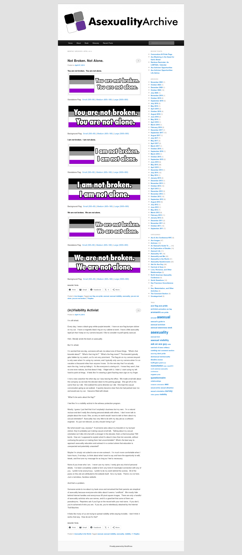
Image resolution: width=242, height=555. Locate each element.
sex (167, 384)
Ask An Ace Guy (157, 264)
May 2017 (154, 140)
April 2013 (155, 188)
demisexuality (165, 357)
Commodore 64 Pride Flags (161, 54)
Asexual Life (155, 251)
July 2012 (154, 204)
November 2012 (157, 194)
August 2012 (155, 202)
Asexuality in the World (82, 534)
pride (158, 374)
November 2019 (157, 95)
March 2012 (155, 212)
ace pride (99, 296)
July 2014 (154, 172)
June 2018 (155, 116)
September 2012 (157, 199)
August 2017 (155, 135)
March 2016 (155, 154)
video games (155, 394)
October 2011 (156, 226)
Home (70, 43)
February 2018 (156, 127)
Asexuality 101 (156, 253)
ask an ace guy (159, 344)
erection (160, 360)
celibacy (166, 347)
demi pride (161, 353)
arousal (154, 318)
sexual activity (155, 388)
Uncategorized (156, 296)
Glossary (96, 43)
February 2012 (156, 215)
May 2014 (154, 175)
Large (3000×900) (121, 99)
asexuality (126, 296)
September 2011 (157, 228)
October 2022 (156, 84)
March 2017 (155, 146)
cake (169, 344)
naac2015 (170, 366)
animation (162, 309)
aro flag (169, 309)
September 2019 (157, 100)
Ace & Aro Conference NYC (161, 237)
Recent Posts (108, 43)
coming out (156, 350)
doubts (154, 359)
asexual (106, 296)
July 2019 (154, 103)
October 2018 (156, 111)
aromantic (156, 312)
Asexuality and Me (158, 256)
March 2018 (155, 124)
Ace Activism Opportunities (161, 67)
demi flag (154, 354)
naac (165, 366)
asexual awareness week (161, 327)
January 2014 (156, 178)
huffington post (157, 363)
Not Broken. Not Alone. (85, 60)
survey (169, 390)
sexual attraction (167, 387)
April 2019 (155, 108)
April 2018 (155, 122)
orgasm (154, 374)
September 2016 (157, 151)
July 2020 (154, 93)
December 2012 (157, 191)
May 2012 (154, 210)
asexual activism (158, 324)
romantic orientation (157, 384)
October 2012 (156, 196)
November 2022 (157, 82)
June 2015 (155, 162)
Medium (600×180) (104, 99)
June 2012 (155, 207)
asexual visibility (116, 296)
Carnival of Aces (157, 267)
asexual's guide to (158, 321)
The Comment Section (159, 293)
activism (154, 309)
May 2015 (154, 164)
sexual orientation (158, 391)
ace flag (92, 296)
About (79, 43)
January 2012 (156, 217)
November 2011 (157, 223)
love (164, 363)
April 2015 (155, 167)
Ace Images (78, 296)
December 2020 (157, 87)
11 (138, 310)
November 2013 (157, 183)
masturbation (157, 365)
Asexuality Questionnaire (160, 261)
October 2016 (156, 148)
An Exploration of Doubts (161, 248)
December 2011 (157, 220)
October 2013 (156, 186)
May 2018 (154, 119)
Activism (154, 243)
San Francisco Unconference (162, 283)
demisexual (155, 357)
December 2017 (157, 130)
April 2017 (155, 143)
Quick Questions (157, 280)
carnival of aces (157, 347)
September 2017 (157, 132)
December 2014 (157, 170)
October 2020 (156, 90)
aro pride (164, 312)
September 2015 (157, 159)
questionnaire (158, 377)
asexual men (155, 337)
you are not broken (79, 298)
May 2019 (154, 106)
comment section (167, 350)
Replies (90, 298)
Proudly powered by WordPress (121, 546)
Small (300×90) (88, 99)
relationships (156, 381)
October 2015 (156, 156)
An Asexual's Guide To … (161, 245)
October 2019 (156, 98)
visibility (128, 534)
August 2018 (155, 114)
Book (86, 43)
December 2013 (157, 180)
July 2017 (154, 138)
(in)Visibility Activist (83, 310)
